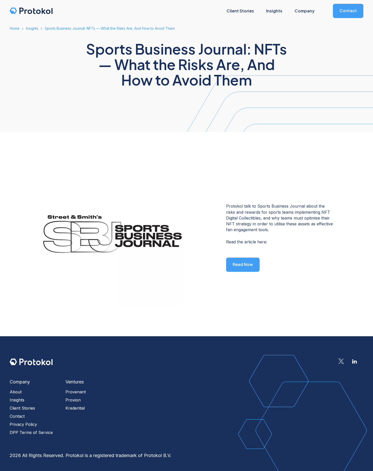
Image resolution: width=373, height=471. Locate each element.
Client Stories (22, 408)
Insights (32, 28)
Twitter (341, 361)
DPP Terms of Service (31, 432)
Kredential (75, 408)
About (16, 391)
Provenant (75, 391)
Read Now (243, 264)
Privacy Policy (23, 424)
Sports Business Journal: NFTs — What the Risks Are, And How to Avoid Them (110, 28)
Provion (73, 399)
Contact (348, 10)
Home (15, 28)
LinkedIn (354, 361)
